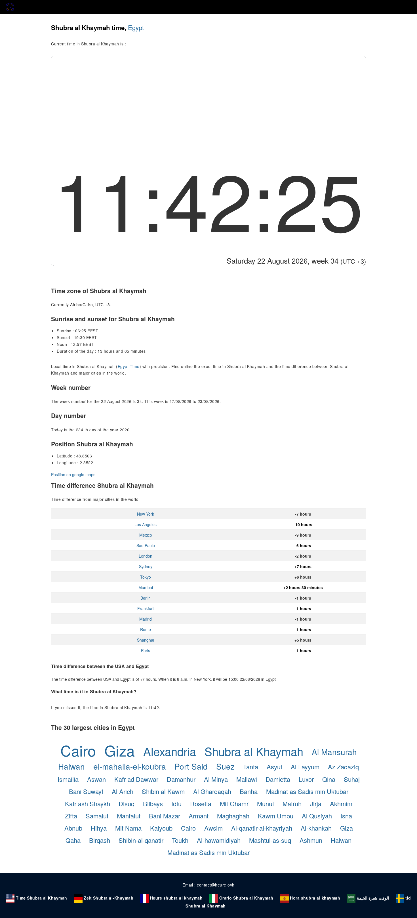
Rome (145, 629)
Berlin (145, 598)
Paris (145, 650)
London (145, 556)
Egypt (136, 27)
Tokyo (145, 577)
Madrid (145, 619)
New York (145, 514)
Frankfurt (145, 608)
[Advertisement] (208, 98)
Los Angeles (145, 524)
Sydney (145, 566)
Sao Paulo (145, 545)
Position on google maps (73, 474)
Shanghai (145, 640)
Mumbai (145, 587)
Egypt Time (129, 366)
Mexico (145, 535)
